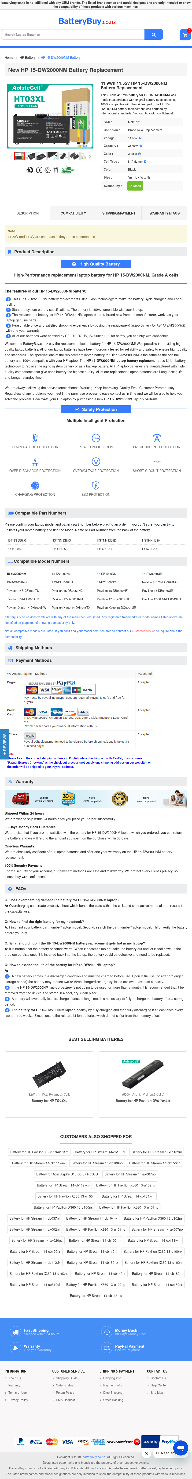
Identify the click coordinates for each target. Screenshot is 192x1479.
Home (9, 57)
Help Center (158, 1385)
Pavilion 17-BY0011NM (67, 599)
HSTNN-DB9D (106, 540)
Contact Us (158, 1378)
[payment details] (80, 770)
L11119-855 (14, 548)
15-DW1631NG (17, 582)
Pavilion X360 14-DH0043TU (161, 599)
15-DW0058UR (152, 573)
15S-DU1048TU (62, 582)
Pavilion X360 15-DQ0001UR (116, 607)
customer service (143, 630)
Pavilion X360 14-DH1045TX (71, 607)
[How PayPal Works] (160, 1441)
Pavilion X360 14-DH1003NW (26, 607)
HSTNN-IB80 (151, 540)
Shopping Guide (66, 1378)
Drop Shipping (112, 1392)
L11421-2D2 (150, 548)
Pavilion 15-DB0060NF (112, 590)
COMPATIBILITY (73, 213)
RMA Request (65, 1399)
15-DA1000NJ (61, 573)
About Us (14, 1378)
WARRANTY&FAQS (165, 213)
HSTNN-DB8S (61, 540)
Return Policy (64, 1392)
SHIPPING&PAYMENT (119, 213)
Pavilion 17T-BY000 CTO (113, 599)
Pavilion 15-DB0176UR (157, 590)
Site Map (156, 1392)
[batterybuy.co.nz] (94, 24)
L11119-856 (59, 548)
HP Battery (28, 57)
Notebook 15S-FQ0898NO (159, 582)
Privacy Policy (17, 1399)
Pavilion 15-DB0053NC (67, 590)
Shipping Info (111, 1378)
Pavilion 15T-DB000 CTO (23, 599)
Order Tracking (112, 1399)
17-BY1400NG (106, 582)
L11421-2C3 (105, 548)
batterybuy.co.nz (94, 1457)
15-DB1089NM (107, 573)
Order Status (64, 1385)
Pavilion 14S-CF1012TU (23, 590)
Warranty (13, 1385)
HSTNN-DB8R (16, 540)
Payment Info (112, 1385)
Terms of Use (17, 1392)
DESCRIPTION (27, 213)
